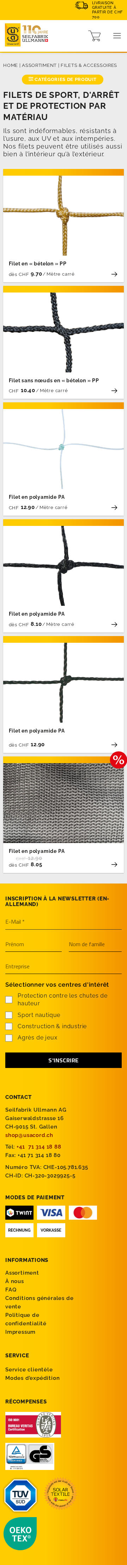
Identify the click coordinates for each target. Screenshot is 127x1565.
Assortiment (39, 65)
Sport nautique (39, 1015)
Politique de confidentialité (26, 1319)
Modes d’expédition (32, 1378)
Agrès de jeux (37, 1037)
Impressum (20, 1332)
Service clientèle (29, 1369)
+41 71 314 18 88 (39, 1147)
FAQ (10, 1290)
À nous (14, 1281)
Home (10, 65)
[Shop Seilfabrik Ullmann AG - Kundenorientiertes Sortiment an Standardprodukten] (28, 36)
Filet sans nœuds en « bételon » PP (54, 380)
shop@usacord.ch (29, 1135)
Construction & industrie (52, 1026)
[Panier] (94, 36)
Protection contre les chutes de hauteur (63, 999)
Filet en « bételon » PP (38, 263)
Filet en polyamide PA (37, 497)
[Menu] (117, 36)
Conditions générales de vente (39, 1302)
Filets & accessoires (89, 65)
